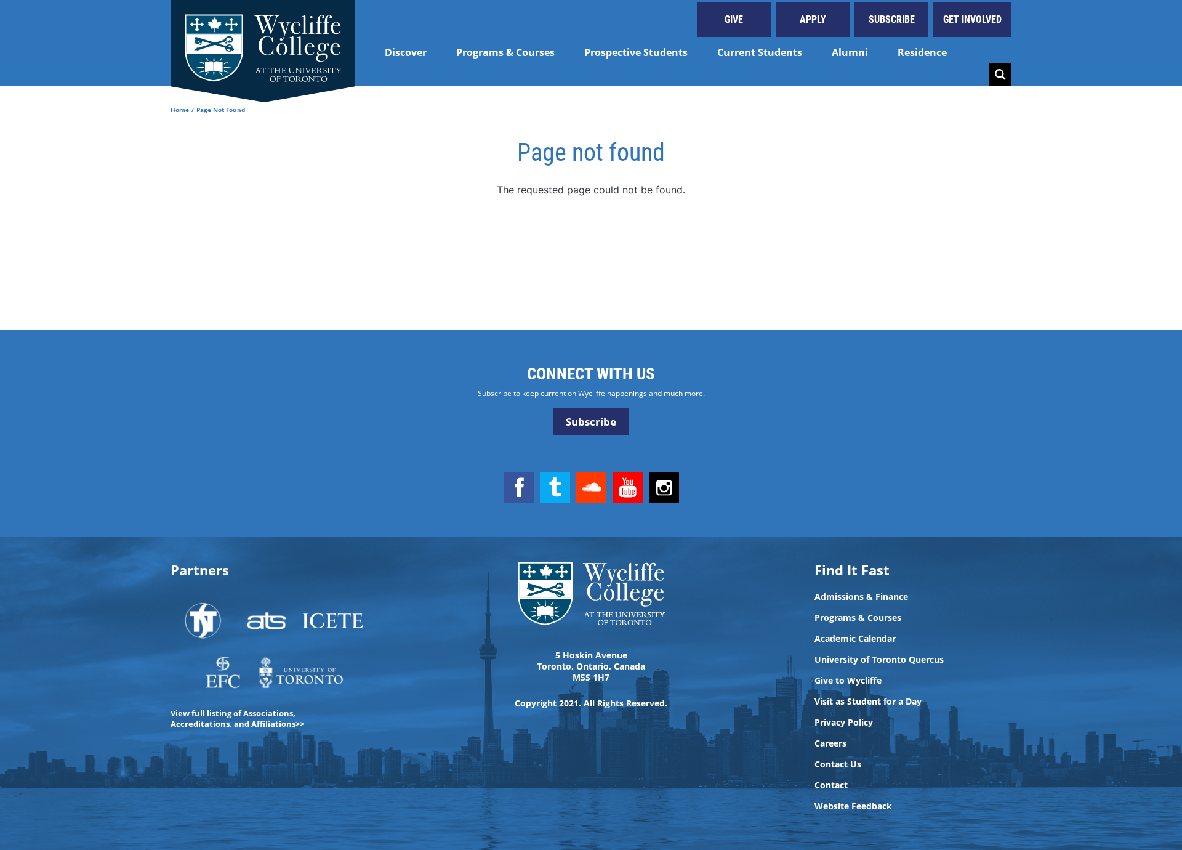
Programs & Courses (505, 52)
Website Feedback (853, 806)
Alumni (850, 52)
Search (1000, 74)
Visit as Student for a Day (868, 701)
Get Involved (972, 19)
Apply (813, 19)
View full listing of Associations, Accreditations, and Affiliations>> (237, 718)
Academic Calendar (855, 638)
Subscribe (892, 19)
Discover (406, 52)
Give (734, 19)
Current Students (759, 52)
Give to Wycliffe (848, 680)
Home (180, 109)
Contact (831, 785)
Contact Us (837, 764)
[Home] (263, 43)
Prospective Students (636, 52)
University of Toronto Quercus (879, 659)
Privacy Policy (843, 722)
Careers (830, 743)
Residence (922, 52)
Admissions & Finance (861, 597)
